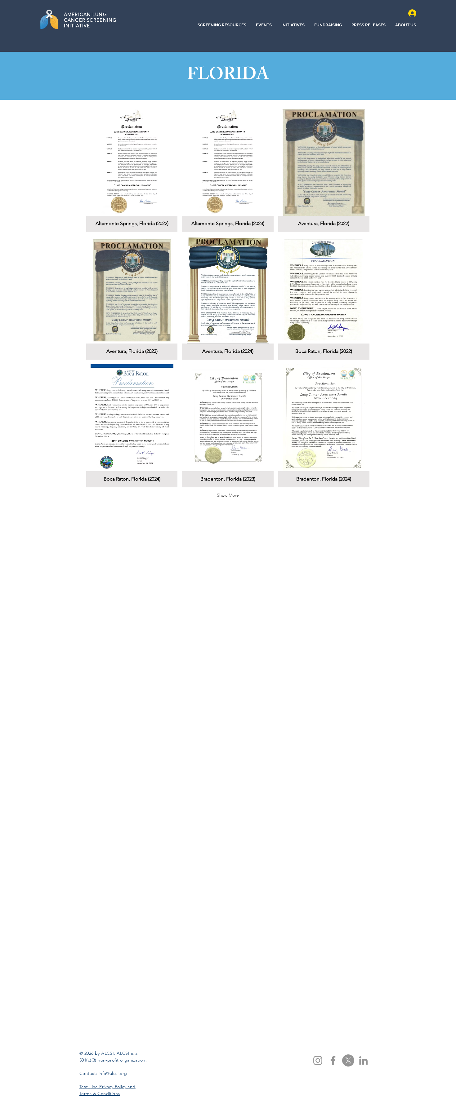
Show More (228, 495)
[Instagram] (318, 1060)
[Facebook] (333, 1060)
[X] (348, 1060)
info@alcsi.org (113, 1073)
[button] (131, 170)
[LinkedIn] (363, 1060)
